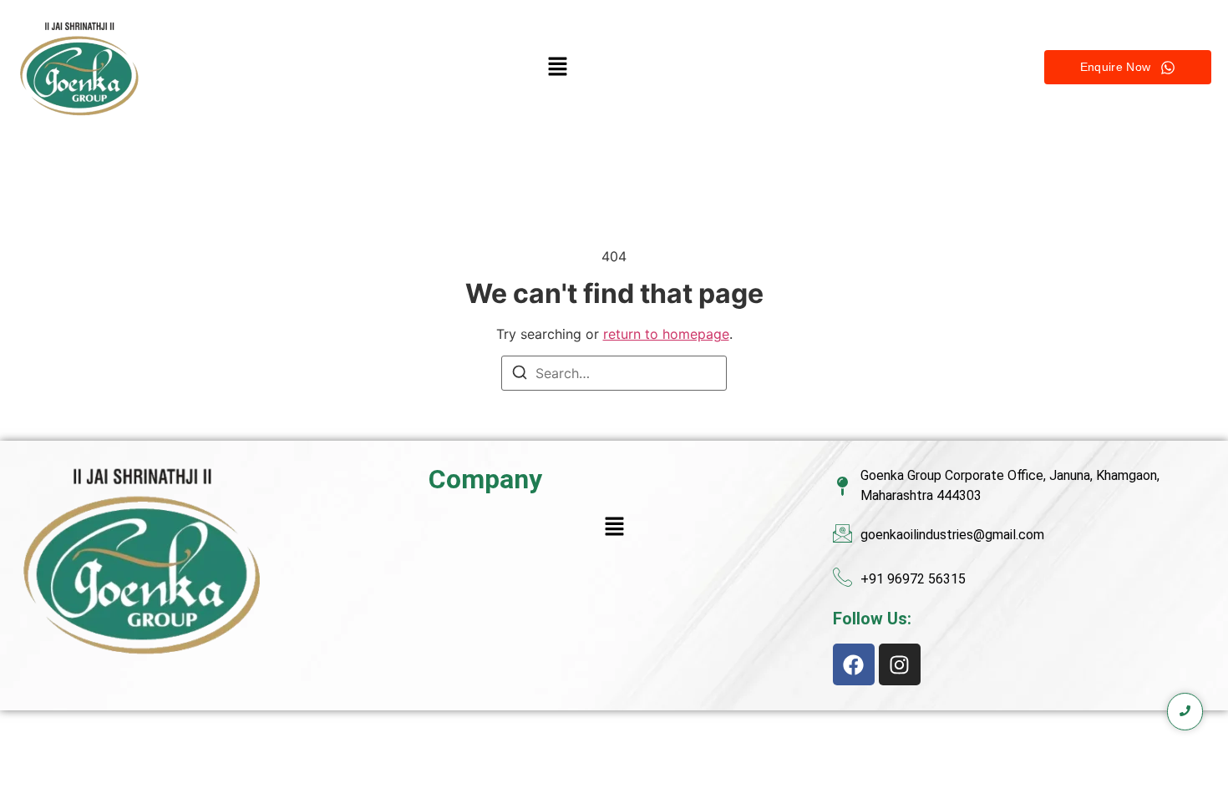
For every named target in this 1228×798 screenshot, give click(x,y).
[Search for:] (614, 373)
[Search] (519, 374)
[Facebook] (854, 664)
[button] (558, 67)
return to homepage (666, 334)
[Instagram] (900, 664)
